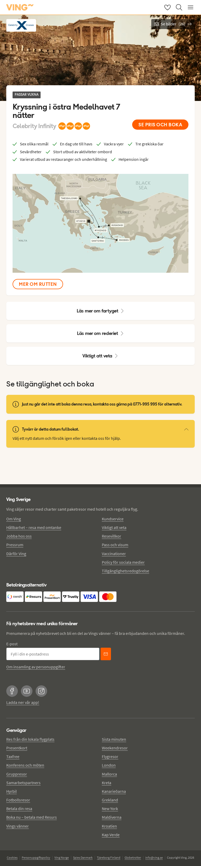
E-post (12, 643)
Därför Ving (16, 553)
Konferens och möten (25, 765)
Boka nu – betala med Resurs (31, 817)
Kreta (106, 782)
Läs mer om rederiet (97, 333)
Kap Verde (111, 834)
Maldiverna (111, 817)
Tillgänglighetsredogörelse (125, 570)
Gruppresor (16, 774)
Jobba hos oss (19, 536)
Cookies (12, 857)
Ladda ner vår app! (22, 702)
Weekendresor (115, 747)
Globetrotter (133, 857)
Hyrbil (11, 791)
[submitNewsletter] (105, 654)
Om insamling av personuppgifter (35, 666)
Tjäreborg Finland (108, 857)
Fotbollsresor (18, 799)
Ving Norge (61, 857)
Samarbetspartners (23, 782)
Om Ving (13, 518)
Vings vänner (17, 826)
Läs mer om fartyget (97, 311)
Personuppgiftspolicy (36, 857)
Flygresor (110, 756)
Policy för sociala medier (123, 562)
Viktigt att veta (97, 356)
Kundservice (113, 518)
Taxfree (12, 756)
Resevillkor (111, 536)
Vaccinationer (114, 553)
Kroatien (109, 826)
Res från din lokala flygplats (30, 739)
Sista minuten (114, 739)
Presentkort (16, 747)
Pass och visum (115, 544)
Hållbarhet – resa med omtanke (33, 527)
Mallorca (109, 774)
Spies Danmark (83, 857)
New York (110, 808)
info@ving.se (154, 857)
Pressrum (14, 544)
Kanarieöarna (114, 791)
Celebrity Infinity (34, 126)
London (109, 765)
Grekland (110, 799)
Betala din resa (19, 808)
